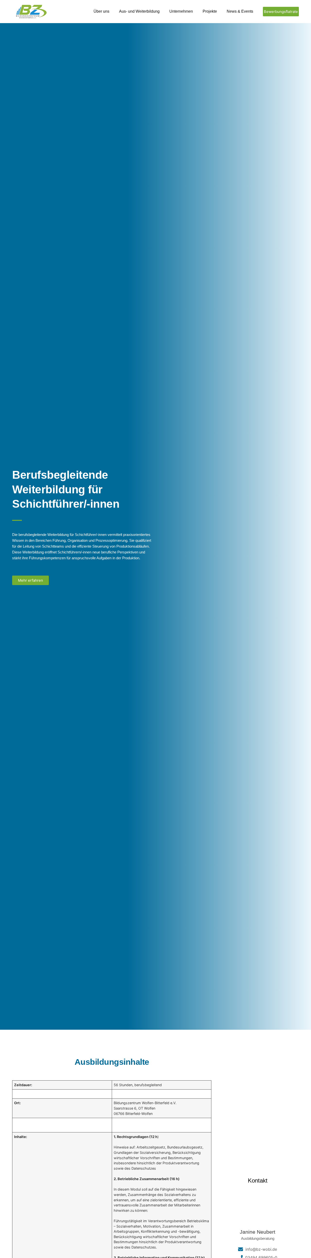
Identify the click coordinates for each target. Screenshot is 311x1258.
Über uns (101, 11)
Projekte (210, 11)
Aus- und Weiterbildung (139, 11)
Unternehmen (181, 11)
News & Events (240, 11)
